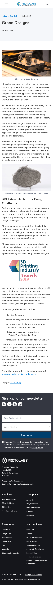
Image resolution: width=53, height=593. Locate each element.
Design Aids (6, 541)
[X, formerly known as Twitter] (9, 404)
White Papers (7, 537)
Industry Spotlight (10, 16)
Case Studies (7, 530)
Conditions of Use (33, 545)
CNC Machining (8, 503)
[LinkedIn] (4, 404)
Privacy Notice (37, 448)
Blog (3, 545)
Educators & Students (10, 553)
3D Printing (15, 383)
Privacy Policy (31, 553)
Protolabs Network (9, 511)
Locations (30, 515)
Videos (29, 534)
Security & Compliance (35, 549)
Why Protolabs (32, 504)
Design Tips (6, 534)
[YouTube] (15, 404)
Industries (6, 549)
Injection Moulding (9, 499)
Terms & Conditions (34, 557)
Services (7, 494)
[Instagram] (20, 404)
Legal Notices (31, 541)
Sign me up (26, 435)
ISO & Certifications (34, 537)
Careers (29, 511)
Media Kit (30, 530)
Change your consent (33, 574)
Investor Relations (33, 508)
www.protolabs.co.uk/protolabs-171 (19, 374)
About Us (30, 500)
